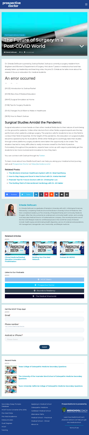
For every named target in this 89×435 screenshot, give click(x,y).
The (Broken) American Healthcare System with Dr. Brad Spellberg (37, 173)
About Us (34, 424)
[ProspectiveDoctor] (12, 4)
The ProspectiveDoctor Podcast (14, 35)
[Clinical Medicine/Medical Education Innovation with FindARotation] (17, 248)
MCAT (4, 426)
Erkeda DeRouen (11, 52)
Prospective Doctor (21, 164)
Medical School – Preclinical (41, 417)
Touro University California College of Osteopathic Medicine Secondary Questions (50, 386)
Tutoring (5, 430)
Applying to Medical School (41, 404)
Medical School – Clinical (40, 421)
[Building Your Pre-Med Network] (44, 248)
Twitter (42, 156)
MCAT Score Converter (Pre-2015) (14, 410)
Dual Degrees (7, 423)
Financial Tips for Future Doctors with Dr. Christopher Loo (33, 180)
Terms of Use (74, 428)
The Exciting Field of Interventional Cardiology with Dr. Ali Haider (36, 183)
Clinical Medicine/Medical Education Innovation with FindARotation (15, 259)
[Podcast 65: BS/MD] (72, 248)
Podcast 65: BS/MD (67, 257)
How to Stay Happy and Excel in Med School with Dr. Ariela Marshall (37, 176)
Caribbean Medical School (41, 411)
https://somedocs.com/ (40, 164)
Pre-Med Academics (9, 416)
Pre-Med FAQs (7, 413)
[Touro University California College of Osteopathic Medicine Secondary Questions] (11, 389)
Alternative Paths (37, 414)
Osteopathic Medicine (39, 407)
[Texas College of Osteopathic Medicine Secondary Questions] (11, 370)
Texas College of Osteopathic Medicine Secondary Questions (42, 367)
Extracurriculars (7, 420)
